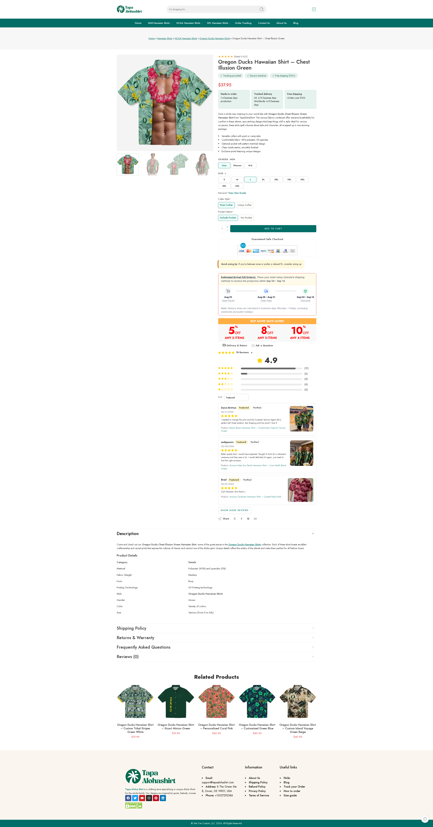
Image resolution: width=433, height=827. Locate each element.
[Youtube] (142, 798)
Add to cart (273, 228)
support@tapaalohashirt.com (218, 782)
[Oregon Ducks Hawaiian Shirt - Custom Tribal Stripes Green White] (135, 701)
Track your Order (294, 787)
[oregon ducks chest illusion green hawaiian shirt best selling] (165, 103)
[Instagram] (149, 798)
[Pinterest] (156, 798)
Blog (295, 23)
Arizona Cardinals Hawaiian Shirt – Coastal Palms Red (255, 496)
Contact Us (264, 23)
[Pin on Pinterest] (248, 518)
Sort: (220, 397)
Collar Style (224, 199)
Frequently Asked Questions (143, 647)
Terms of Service (259, 795)
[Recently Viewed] (425, 819)
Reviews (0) (128, 657)
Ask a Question (264, 345)
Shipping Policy (131, 628)
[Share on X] (234, 518)
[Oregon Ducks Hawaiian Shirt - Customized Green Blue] (257, 701)
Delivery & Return (236, 345)
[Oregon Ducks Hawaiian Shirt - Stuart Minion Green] (176, 701)
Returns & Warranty (135, 638)
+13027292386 (224, 795)
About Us (282, 23)
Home (138, 23)
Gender (226, 159)
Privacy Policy (257, 791)
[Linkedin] (163, 798)
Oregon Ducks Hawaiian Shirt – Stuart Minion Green (176, 726)
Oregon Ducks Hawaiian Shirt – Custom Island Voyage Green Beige (297, 728)
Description (128, 533)
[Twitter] (135, 798)
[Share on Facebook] (241, 518)
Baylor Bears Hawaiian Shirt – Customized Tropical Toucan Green (253, 429)
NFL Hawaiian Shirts (217, 23)
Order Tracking (243, 23)
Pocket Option (226, 211)
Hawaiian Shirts (164, 38)
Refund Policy (257, 787)
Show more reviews (235, 510)
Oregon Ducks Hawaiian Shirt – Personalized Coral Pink (216, 726)
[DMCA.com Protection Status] (133, 805)
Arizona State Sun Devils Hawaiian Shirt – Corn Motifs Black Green (253, 467)
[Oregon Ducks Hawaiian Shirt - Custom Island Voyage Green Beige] (297, 701)
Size (222, 173)
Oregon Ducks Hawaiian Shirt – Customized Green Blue (257, 726)
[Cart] (314, 9)
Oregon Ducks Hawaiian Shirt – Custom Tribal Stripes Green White (135, 728)
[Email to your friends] (255, 518)
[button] (267, 352)
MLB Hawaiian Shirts (159, 23)
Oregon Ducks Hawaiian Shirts (214, 38)
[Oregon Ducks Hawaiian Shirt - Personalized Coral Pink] (216, 701)
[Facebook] (128, 798)
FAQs (287, 778)
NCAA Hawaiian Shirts (188, 23)
